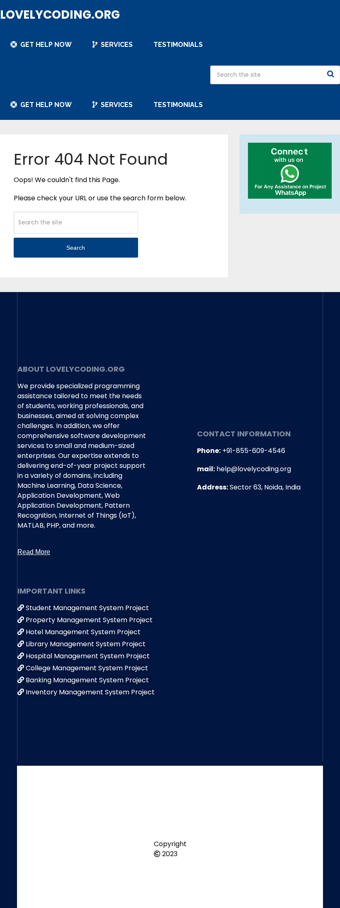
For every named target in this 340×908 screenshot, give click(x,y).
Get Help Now (45, 45)
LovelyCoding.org (60, 15)
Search (331, 74)
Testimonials (178, 45)
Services (116, 45)
